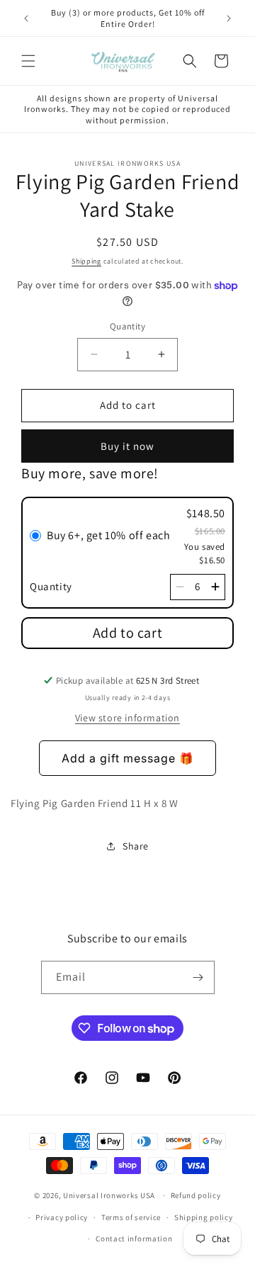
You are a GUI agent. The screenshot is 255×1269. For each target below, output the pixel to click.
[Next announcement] (228, 18)
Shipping (86, 261)
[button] (28, 61)
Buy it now (127, 446)
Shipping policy (203, 1217)
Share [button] (136, 846)
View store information (127, 717)
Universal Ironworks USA (109, 1195)
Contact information (134, 1238)
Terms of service (131, 1217)
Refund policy (196, 1195)
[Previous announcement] (26, 18)
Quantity (127, 326)
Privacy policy (61, 1217)
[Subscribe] (198, 977)
